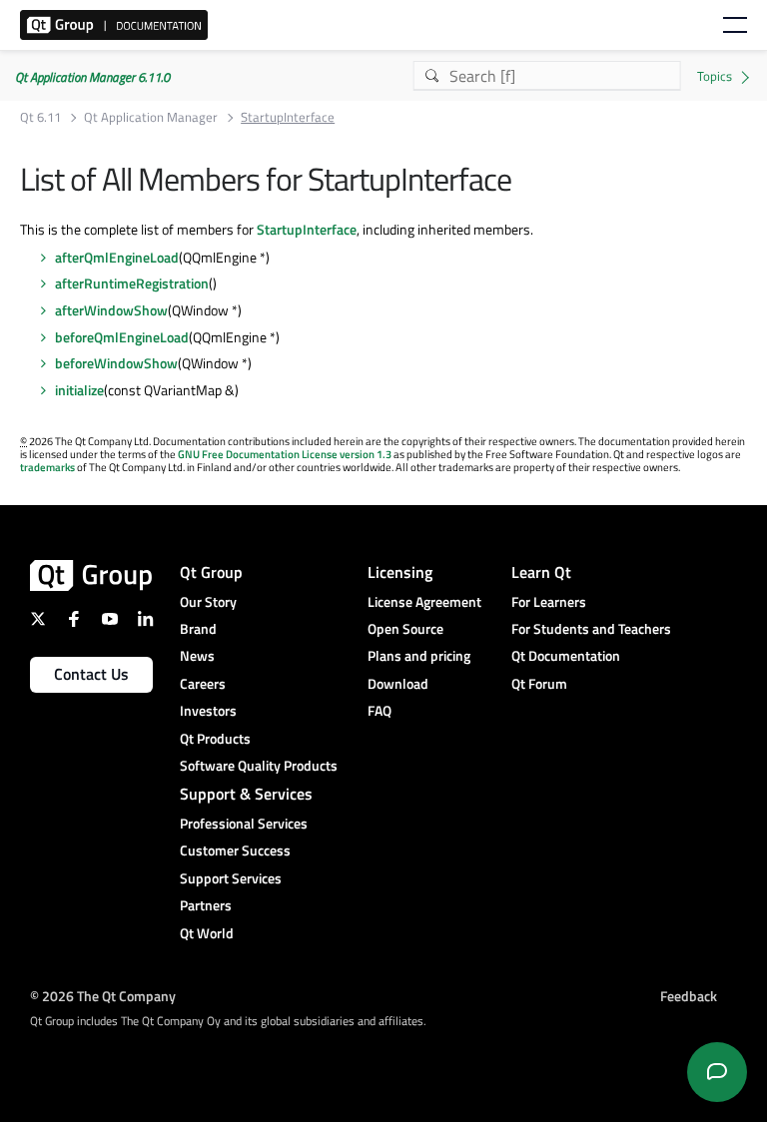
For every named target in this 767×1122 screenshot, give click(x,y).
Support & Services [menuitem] (246, 794)
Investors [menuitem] (208, 710)
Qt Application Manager (151, 117)
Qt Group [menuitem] (211, 572)
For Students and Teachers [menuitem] (591, 628)
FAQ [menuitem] (379, 710)
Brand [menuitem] (198, 628)
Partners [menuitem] (206, 904)
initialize (79, 389)
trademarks (47, 467)
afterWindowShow (111, 309)
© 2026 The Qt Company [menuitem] (103, 995)
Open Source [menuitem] (405, 628)
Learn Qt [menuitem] (541, 572)
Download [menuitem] (398, 683)
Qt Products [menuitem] (215, 738)
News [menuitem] (197, 655)
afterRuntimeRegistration (132, 283)
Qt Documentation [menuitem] (565, 655)
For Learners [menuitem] (548, 601)
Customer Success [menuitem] (235, 850)
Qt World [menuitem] (207, 932)
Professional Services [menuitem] (244, 823)
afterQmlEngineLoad (117, 257)
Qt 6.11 (40, 117)
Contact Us (91, 674)
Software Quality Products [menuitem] (259, 765)
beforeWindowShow (116, 362)
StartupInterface (307, 229)
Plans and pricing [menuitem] (419, 655)
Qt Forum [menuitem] (539, 683)
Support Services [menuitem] (231, 877)
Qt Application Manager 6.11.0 (92, 77)
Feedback (688, 995)
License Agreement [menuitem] (424, 601)
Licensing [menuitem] (400, 572)
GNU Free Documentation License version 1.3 (284, 454)
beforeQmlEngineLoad (122, 336)
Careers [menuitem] (203, 683)
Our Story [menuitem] (208, 601)
